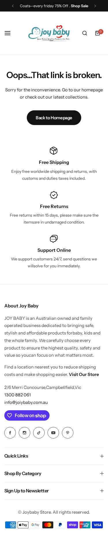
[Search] (84, 33)
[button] (13, 6)
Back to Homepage (54, 117)
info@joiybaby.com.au (26, 402)
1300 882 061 (17, 395)
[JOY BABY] (48, 33)
